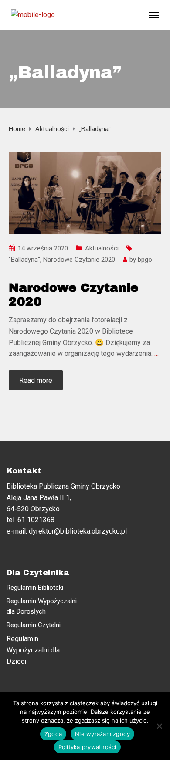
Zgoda (53, 733)
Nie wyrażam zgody (102, 733)
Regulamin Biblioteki (35, 587)
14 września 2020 (43, 248)
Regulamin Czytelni (34, 625)
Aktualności (102, 248)
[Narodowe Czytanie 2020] (85, 192)
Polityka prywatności (87, 746)
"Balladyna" (24, 259)
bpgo (145, 259)
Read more (35, 380)
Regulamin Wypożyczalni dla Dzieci (33, 650)
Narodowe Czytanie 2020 (79, 259)
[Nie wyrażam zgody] (159, 726)
